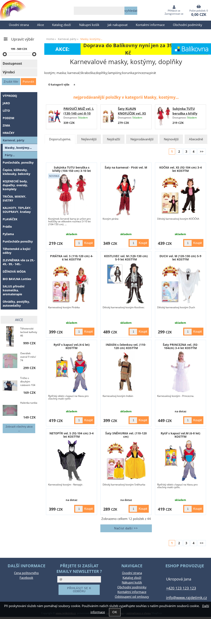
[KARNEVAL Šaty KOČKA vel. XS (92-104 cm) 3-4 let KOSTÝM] (180, 194)
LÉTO (6, 111)
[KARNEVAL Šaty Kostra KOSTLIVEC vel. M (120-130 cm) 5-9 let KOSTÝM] (126, 283)
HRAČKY (8, 133)
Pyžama (8, 234)
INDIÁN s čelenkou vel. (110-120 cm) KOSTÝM (126, 346)
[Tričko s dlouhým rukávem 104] (10, 386)
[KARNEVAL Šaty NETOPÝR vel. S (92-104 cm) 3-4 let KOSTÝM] (71, 460)
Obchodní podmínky (187, 25)
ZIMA (6, 125)
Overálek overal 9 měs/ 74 (28, 357)
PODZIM (8, 118)
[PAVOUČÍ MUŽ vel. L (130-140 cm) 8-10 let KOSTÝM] (54, 116)
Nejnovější (171, 139)
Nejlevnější (89, 139)
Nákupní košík (89, 25)
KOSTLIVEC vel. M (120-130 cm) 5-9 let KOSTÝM (126, 257)
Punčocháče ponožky (18, 241)
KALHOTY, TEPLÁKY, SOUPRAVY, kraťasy (17, 210)
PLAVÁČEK (10, 219)
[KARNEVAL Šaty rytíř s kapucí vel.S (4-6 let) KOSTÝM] (71, 372)
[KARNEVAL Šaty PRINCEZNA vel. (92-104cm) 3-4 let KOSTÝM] (180, 372)
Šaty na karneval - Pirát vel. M (126, 167)
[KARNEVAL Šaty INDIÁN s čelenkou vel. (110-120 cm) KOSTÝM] (126, 372)
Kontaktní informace (150, 25)
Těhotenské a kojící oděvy (16, 251)
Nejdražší (113, 139)
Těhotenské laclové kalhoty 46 (28, 332)
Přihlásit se (174, 10)
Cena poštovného (26, 573)
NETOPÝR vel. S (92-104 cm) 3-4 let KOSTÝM (71, 434)
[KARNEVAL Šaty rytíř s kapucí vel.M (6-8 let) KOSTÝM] (180, 460)
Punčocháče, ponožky (18, 162)
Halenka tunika (28, 402)
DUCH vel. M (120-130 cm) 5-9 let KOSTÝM (180, 257)
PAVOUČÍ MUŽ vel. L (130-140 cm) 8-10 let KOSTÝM (78, 113)
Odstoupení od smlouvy (132, 596)
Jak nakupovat (118, 25)
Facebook (26, 578)
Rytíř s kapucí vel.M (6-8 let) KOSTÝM (180, 434)
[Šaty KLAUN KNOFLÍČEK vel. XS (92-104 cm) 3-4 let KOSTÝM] (109, 116)
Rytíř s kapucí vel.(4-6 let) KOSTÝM (72, 346)
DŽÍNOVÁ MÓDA (14, 271)
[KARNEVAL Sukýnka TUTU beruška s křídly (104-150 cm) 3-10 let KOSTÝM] (71, 194)
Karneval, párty (13, 140)
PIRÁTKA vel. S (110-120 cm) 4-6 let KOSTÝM (71, 257)
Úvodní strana (19, 25)
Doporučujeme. (60, 139)
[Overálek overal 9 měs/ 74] (10, 361)
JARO (6, 103)
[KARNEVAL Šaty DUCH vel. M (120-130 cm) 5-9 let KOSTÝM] (180, 283)
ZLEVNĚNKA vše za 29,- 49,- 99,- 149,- (19, 262)
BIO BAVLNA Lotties (17, 279)
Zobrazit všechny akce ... (19, 428)
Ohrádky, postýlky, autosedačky (16, 303)
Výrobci (9, 72)
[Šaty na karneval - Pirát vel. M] (126, 194)
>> (202, 151)
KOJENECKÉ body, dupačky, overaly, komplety (15, 185)
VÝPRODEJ (10, 96)
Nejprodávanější (142, 139)
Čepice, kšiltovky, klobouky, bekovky (16, 172)
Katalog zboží (61, 25)
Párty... (10, 155)
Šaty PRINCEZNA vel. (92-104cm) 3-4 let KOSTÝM (180, 346)
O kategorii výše (58, 84)
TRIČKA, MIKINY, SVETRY (14, 198)
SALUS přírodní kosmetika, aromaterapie (13, 290)
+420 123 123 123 (181, 588)
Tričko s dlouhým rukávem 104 (27, 381)
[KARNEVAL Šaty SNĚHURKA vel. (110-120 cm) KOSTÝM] (126, 460)
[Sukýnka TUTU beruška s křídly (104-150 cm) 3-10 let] (163, 117)
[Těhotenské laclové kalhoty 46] (10, 336)
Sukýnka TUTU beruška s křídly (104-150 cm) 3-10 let (71, 168)
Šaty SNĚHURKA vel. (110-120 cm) (126, 434)
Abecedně (196, 139)
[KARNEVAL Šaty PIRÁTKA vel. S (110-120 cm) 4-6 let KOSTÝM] (71, 283)
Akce (40, 25)
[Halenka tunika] (10, 411)
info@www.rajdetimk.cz (186, 597)
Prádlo (7, 227)
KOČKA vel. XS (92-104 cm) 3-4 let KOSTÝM (180, 168)
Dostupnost (12, 63)
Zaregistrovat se (174, 13)
